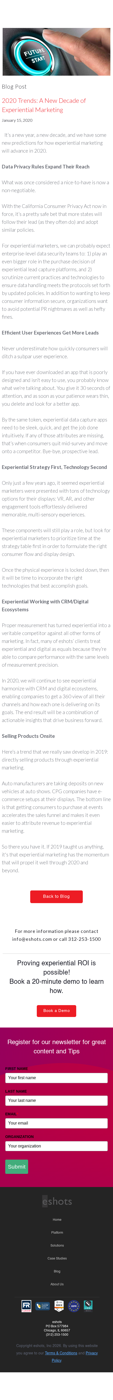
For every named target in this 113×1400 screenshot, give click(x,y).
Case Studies (57, 1258)
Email (11, 1114)
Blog (57, 1271)
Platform (57, 1232)
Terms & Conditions (61, 1353)
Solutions (57, 1245)
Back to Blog (56, 897)
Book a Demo (56, 1011)
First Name (16, 1069)
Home (57, 1220)
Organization (19, 1137)
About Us (57, 1284)
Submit (16, 1167)
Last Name (16, 1091)
